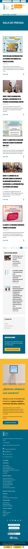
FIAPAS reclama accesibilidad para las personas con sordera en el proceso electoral (13, 59)
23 (26, 247)
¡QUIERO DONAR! (10, 422)
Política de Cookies (21, 542)
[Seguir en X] (10, 520)
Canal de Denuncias (16, 1)
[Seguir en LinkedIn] (18, 520)
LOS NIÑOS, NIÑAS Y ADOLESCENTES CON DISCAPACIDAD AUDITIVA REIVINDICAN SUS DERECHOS (18, 276)
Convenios (5, 473)
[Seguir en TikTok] (20, 520)
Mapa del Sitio (12, 544)
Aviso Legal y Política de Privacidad (9, 542)
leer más (5, 74)
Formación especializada (8, 484)
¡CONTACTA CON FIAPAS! (14, 524)
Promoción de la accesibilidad (9, 487)
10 (12, 247)
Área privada (23, 1)
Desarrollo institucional (7, 478)
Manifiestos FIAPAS (7, 504)
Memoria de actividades (7, 505)
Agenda (4, 515)
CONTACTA (17, 547)
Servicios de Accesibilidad (6, 1)
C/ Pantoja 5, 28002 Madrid (10, 449)
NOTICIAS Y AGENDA (6, 14)
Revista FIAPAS (6, 502)
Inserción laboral (6, 486)
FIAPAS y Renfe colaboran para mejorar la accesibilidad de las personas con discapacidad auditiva (13, 99)
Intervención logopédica (8, 483)
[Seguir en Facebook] (7, 520)
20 (18, 247)
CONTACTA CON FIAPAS (12, 349)
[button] (24, 5)
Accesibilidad (5, 544)
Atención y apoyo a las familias (9, 479)
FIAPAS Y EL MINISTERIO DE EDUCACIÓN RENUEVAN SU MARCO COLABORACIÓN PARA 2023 (13, 143)
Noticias (6, 323)
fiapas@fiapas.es (7, 451)
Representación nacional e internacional (11, 470)
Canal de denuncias (14, 528)
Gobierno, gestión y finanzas (8, 468)
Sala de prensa (7, 328)
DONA (7, 547)
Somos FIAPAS (6, 465)
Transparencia (6, 471)
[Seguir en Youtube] (15, 520)
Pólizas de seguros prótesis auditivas (10, 497)
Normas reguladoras (7, 467)
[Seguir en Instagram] (13, 520)
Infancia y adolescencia (7, 481)
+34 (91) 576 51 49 (8, 454)
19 (16, 247)
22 (23, 247)
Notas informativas (8, 325)
